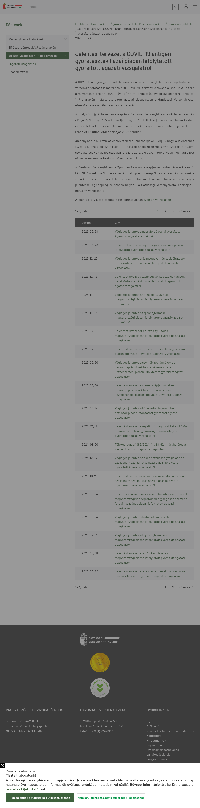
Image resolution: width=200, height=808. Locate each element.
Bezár (2, 765)
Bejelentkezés (186, 6)
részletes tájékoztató (22, 789)
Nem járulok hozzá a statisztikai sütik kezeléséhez (111, 797)
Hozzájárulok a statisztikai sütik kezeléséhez (40, 797)
